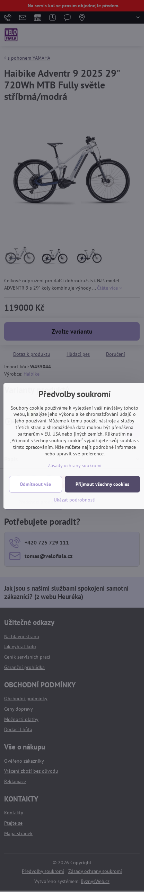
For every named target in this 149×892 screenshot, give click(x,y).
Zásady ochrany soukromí (75, 465)
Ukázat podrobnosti (75, 500)
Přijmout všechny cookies (102, 484)
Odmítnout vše (35, 484)
